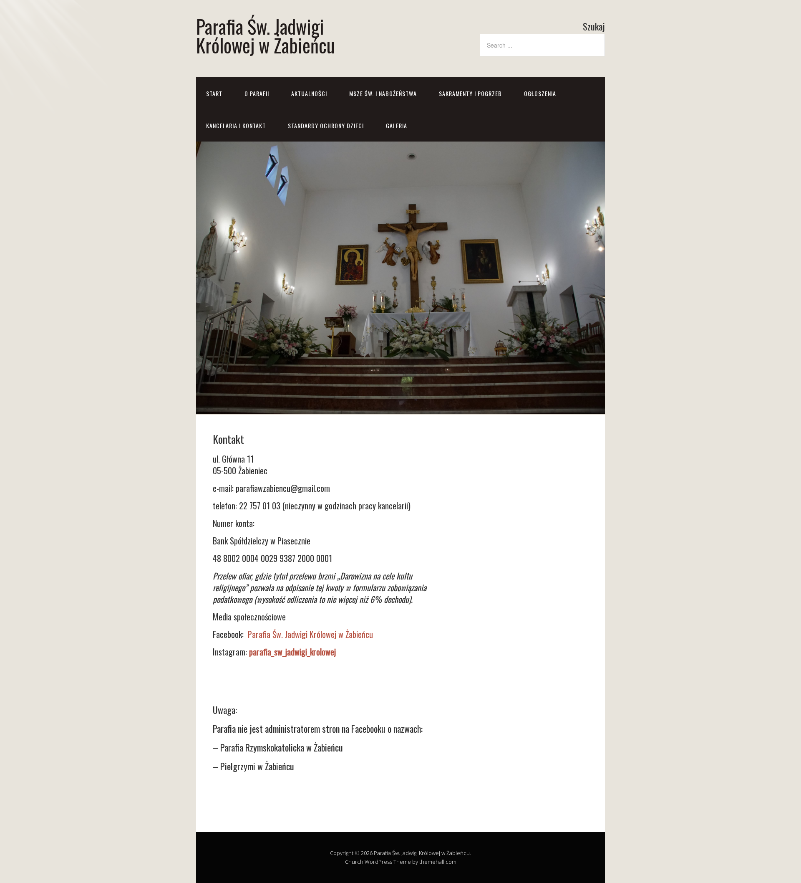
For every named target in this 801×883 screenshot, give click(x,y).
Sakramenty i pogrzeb (470, 93)
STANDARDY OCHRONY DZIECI (326, 125)
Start (214, 93)
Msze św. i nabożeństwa (383, 93)
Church (354, 861)
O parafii (256, 93)
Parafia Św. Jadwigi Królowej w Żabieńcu (265, 35)
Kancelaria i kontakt (236, 125)
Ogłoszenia (540, 93)
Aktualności (309, 93)
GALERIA (396, 125)
